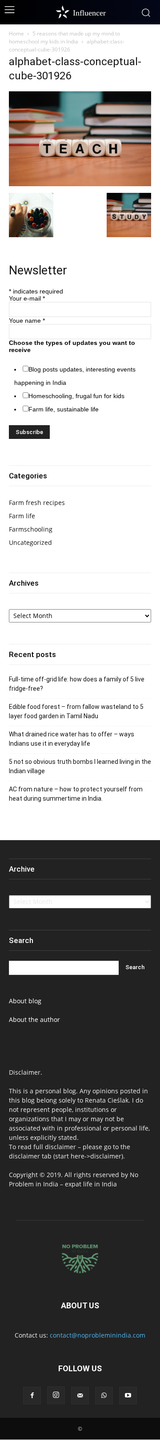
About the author (34, 1019)
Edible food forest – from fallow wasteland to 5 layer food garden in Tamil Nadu (76, 711)
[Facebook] (32, 1396)
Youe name (27, 320)
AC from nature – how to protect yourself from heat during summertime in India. (76, 794)
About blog (25, 1001)
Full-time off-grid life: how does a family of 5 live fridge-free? (76, 684)
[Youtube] (128, 1396)
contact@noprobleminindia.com (97, 1335)
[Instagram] (56, 1395)
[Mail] (80, 1396)
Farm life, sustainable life (63, 409)
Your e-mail (27, 298)
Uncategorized (30, 542)
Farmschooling (30, 529)
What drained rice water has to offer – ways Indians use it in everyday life (71, 739)
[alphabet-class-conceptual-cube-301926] (80, 184)
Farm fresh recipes (37, 502)
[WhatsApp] (104, 1396)
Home (16, 33)
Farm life (22, 516)
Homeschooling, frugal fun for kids (76, 395)
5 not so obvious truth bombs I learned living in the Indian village (80, 766)
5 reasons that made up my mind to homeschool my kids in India (64, 37)
